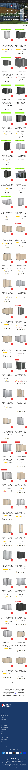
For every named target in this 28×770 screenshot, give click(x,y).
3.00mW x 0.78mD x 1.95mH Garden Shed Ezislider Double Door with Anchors (21, 129)
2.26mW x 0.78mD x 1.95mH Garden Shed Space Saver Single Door (7, 294)
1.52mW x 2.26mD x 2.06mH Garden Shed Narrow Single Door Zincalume (7, 592)
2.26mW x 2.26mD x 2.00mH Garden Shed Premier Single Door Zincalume (7, 644)
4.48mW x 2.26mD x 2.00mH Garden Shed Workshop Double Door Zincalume (7, 618)
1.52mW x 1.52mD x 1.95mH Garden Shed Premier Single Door (7, 539)
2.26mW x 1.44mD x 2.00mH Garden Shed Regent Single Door (7, 267)
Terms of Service (4, 727)
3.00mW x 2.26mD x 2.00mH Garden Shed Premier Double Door (7, 431)
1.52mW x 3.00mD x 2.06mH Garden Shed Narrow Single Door (20, 267)
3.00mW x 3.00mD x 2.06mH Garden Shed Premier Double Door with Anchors (7, 101)
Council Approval (4, 715)
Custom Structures (4, 737)
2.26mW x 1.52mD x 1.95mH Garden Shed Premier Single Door (20, 565)
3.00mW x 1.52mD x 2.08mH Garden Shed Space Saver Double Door (7, 239)
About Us (3, 711)
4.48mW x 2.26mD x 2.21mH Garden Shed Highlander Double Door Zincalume (20, 349)
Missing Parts (3, 717)
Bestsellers (3, 744)
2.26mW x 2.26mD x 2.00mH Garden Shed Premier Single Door (20, 617)
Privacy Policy (4, 729)
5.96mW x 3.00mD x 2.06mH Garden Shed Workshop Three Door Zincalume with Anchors (7, 213)
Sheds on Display (4, 746)
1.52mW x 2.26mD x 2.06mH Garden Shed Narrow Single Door (20, 486)
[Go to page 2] (18, 682)
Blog (2, 741)
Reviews (2, 733)
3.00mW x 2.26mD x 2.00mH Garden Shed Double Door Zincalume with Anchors (20, 157)
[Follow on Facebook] (10, 749)
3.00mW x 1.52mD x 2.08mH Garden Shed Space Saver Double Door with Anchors (20, 45)
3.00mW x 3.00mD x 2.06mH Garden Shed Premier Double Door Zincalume (7, 376)
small (13, 693)
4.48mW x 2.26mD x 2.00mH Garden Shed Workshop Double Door (7, 321)
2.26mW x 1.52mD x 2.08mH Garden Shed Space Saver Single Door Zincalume (7, 404)
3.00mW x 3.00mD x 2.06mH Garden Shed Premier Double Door (21, 239)
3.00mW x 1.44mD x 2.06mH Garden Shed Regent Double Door (20, 644)
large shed (17, 693)
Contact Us (3, 713)
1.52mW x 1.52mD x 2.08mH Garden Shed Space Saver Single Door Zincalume (20, 432)
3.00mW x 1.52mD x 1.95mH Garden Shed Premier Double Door (7, 512)
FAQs (2, 731)
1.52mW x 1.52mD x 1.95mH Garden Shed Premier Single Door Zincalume (7, 565)
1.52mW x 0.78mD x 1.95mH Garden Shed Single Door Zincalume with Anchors (7, 45)
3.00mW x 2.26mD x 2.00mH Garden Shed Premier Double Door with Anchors (7, 73)
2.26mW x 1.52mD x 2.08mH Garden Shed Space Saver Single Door (20, 376)
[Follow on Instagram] (14, 749)
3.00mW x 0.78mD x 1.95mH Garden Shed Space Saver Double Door (20, 458)
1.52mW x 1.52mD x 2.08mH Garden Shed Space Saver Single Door (20, 404)
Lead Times (3, 719)
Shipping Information (5, 723)
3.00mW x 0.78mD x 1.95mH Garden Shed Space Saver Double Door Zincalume (7, 486)
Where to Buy (4, 739)
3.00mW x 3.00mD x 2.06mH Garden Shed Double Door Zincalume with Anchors (7, 129)
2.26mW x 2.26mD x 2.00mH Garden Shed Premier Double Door (21, 73)
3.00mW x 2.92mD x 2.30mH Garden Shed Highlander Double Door (20, 671)
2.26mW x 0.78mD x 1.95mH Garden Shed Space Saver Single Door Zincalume (7, 458)
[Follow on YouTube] (17, 749)
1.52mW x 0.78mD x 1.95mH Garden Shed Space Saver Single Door (20, 322)
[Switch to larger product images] (23, 25)
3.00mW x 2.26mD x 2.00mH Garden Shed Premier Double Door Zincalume (21, 294)
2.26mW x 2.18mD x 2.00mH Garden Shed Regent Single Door (7, 349)
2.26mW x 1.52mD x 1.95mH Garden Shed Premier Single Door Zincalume (20, 592)
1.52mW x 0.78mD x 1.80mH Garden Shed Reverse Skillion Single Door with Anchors (7, 157)
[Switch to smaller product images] (26, 25)
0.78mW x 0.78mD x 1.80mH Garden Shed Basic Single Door (20, 539)
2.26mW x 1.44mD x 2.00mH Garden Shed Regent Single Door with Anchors (20, 101)
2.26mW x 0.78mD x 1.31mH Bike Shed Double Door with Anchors (21, 185)
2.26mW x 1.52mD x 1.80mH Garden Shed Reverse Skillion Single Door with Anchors (7, 185)
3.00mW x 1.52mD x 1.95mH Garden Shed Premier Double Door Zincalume (21, 512)
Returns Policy (4, 725)
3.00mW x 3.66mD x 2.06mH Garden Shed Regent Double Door (7, 670)
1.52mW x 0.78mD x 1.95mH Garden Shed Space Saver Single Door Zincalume (20, 212)
